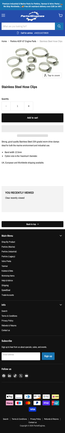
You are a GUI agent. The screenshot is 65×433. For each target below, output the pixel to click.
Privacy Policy (7, 320)
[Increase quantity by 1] (28, 106)
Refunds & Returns (9, 325)
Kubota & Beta (7, 270)
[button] (32, 128)
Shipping (5, 285)
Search (4, 310)
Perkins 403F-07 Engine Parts (23, 41)
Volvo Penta (6, 261)
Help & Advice (7, 280)
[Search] (59, 26)
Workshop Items (8, 275)
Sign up (48, 356)
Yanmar (5, 265)
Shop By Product (8, 241)
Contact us (6, 330)
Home (4, 41)
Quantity (5, 99)
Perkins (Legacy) (8, 256)
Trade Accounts (8, 294)
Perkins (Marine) (8, 246)
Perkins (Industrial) (9, 251)
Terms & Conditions (9, 315)
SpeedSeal (6, 290)
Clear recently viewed (14, 198)
